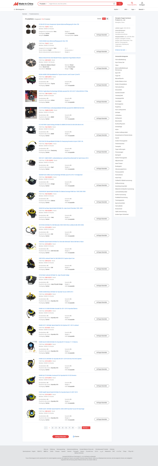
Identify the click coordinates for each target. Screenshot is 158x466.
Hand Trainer (119, 163)
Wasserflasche (119, 78)
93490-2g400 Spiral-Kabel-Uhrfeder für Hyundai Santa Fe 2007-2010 (58, 392)
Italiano (82, 451)
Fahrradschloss (119, 87)
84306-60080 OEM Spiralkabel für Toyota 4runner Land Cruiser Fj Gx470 (59, 74)
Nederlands (108, 451)
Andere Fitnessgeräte (121, 141)
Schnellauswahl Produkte (101, 449)
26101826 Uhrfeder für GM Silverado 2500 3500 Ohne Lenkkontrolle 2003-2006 (61, 225)
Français (57, 451)
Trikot (116, 65)
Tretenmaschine (119, 143)
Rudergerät (118, 166)
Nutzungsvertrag (61, 449)
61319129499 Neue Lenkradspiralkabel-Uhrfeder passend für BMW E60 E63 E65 (61, 108)
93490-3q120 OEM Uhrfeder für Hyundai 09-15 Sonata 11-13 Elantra (58, 342)
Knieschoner (118, 209)
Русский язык (89, 451)
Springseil (118, 155)
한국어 (96, 451)
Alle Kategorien (20, 9)
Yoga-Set (117, 75)
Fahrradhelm (119, 206)
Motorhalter (118, 121)
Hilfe (125, 9)
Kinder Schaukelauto (121, 84)
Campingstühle (119, 98)
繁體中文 (46, 451)
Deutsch (69, 451)
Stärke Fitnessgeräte (121, 158)
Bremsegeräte (119, 104)
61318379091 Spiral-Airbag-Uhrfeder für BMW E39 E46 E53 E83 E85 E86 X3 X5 (61, 124)
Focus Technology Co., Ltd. (77, 456)
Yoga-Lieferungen (120, 149)
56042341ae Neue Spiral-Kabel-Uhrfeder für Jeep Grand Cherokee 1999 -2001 (61, 208)
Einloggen (142, 5)
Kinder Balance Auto (121, 81)
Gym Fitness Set (119, 62)
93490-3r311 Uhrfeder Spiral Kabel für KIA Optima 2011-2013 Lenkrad (59, 325)
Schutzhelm (118, 90)
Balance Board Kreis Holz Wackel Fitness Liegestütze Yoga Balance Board (59, 58)
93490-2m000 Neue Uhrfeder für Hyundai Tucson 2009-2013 (56, 292)
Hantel (117, 138)
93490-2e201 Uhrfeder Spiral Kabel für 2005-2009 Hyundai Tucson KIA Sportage (61, 409)
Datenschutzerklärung (72, 449)
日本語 (51, 451)
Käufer (116, 9)
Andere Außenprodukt (121, 132)
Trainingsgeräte (119, 200)
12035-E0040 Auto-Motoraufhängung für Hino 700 (53, 41)
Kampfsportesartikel (121, 186)
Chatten (77, 436)
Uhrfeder (117, 112)
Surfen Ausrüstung (120, 194)
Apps (132, 9)
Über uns (46, 449)
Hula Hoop (118, 177)
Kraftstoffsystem (120, 124)
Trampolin (118, 146)
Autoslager (118, 101)
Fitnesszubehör (119, 172)
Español (63, 451)
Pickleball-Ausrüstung (121, 197)
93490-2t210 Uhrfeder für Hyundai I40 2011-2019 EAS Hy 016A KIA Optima (60, 358)
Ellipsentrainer (119, 160)
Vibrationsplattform (120, 169)
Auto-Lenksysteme (120, 109)
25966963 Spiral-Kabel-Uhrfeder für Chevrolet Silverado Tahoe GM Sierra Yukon (61, 241)
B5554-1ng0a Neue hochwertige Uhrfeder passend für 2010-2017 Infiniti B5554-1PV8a (63, 91)
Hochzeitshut (119, 175)
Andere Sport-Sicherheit (122, 214)
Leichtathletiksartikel (121, 192)
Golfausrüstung (119, 183)
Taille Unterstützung (121, 211)
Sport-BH (117, 73)
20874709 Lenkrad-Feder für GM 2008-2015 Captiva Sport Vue (56, 258)
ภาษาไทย (118, 451)
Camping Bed (119, 95)
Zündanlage (118, 126)
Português (75, 451)
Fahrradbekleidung (120, 59)
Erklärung (52, 449)
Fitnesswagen (119, 152)
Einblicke (112, 449)
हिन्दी (114, 451)
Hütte (116, 129)
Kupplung (118, 107)
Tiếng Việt (130, 451)
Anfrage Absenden (101, 35)
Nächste (86, 428)
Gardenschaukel (119, 92)
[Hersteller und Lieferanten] (23, 4)
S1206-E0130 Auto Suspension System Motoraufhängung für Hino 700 (59, 24)
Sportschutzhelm (120, 203)
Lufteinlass (118, 115)
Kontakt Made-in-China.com (87, 449)
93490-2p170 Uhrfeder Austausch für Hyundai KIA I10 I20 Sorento (57, 375)
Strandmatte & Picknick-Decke (123, 135)
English (33, 451)
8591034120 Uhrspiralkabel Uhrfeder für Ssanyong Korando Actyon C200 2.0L (61, 141)
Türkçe (124, 451)
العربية (101, 451)
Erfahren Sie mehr (121, 50)
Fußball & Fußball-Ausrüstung (123, 180)
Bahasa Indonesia (79, 453)
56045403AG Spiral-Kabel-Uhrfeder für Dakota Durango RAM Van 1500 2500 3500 (62, 191)
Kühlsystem (118, 118)
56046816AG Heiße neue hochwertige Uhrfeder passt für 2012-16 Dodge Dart (61, 175)
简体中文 (39, 451)
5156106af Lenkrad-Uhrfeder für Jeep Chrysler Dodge (54, 275)
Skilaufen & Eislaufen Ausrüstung (124, 189)
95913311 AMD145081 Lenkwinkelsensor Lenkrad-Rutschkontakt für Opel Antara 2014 (63, 158)
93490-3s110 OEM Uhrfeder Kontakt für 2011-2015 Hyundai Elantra (58, 308)
